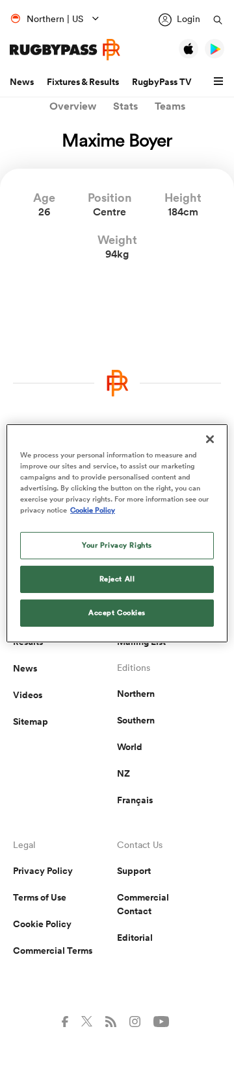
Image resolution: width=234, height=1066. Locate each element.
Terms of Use (39, 897)
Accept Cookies (117, 612)
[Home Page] (65, 49)
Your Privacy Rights (117, 545)
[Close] (210, 438)
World (129, 746)
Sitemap (30, 721)
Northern (136, 693)
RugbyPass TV (162, 81)
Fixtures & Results (83, 81)
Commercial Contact (143, 904)
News (22, 81)
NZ (123, 773)
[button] (220, 81)
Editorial (135, 937)
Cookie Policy (42, 923)
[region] (117, 532)
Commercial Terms (52, 950)
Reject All (117, 579)
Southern (136, 720)
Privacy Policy (43, 870)
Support (134, 870)
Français (135, 799)
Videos (27, 694)
